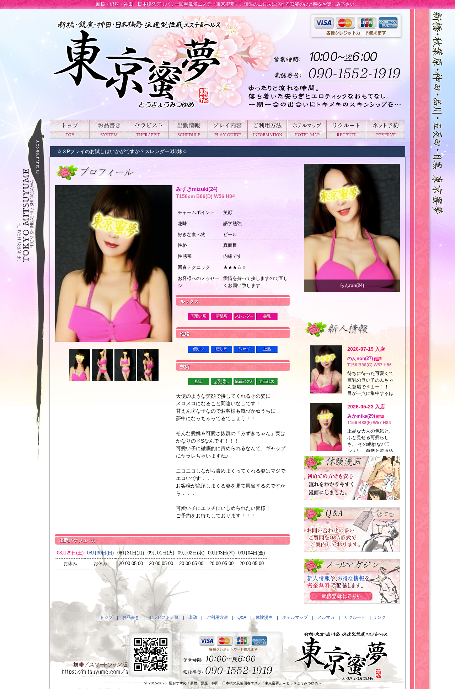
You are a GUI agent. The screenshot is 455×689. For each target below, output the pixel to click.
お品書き (109, 129)
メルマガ (325, 617)
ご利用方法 (267, 129)
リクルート (346, 129)
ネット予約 (385, 129)
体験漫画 (264, 617)
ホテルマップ (306, 129)
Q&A (241, 617)
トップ (69, 129)
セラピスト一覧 (148, 129)
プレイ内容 (227, 129)
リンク (379, 617)
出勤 (188, 129)
